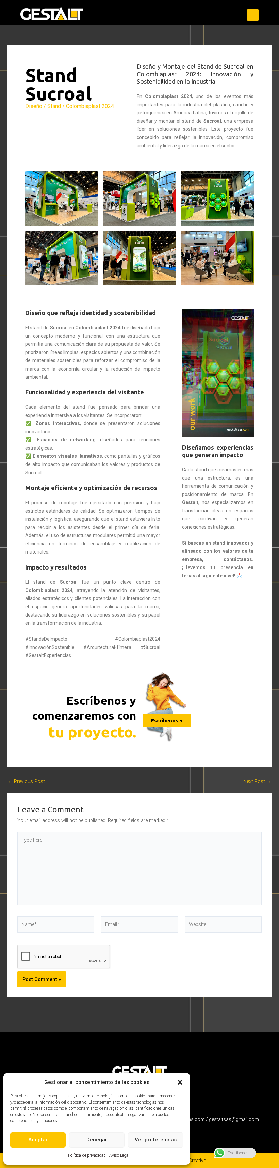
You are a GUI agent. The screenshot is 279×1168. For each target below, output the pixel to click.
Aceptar (38, 1140)
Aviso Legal (119, 1155)
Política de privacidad (87, 1155)
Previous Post (26, 781)
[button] (180, 1082)
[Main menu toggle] (253, 15)
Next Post (257, 781)
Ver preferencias (156, 1140)
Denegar (96, 1140)
